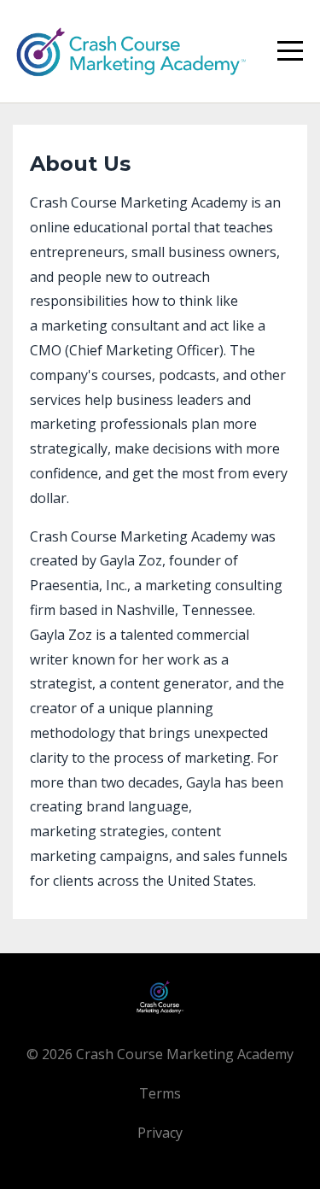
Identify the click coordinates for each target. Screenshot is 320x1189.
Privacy (160, 1132)
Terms (160, 1093)
